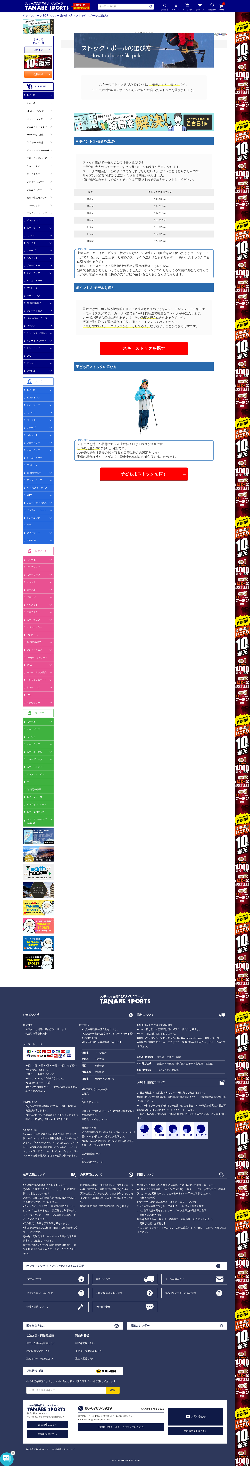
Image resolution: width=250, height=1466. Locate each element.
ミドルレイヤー (34, 280)
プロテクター (33, 265)
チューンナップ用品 (37, 333)
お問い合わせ (198, 1416)
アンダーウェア (34, 310)
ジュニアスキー (34, 190)
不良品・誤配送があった (88, 1350)
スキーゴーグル (34, 752)
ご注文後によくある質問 (109, 1292)
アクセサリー (33, 533)
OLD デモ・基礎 (35, 142)
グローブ (31, 250)
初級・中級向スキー (37, 197)
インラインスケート (37, 340)
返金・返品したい (85, 1358)
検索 (151, 7)
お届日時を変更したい (38, 1350)
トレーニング (33, 348)
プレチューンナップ (37, 213)
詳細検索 (164, 10)
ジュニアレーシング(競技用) (37, 821)
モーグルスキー (34, 174)
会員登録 (38, 74)
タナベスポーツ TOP (35, 15)
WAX (29, 495)
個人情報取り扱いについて (63, 1449)
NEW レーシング (35, 111)
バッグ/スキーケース (37, 318)
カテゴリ (175, 10)
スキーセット (33, 205)
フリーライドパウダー (38, 158)
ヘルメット (32, 258)
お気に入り (200, 10)
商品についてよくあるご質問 (180, 1292)
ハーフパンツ (33, 295)
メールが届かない (174, 1279)
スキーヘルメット (35, 767)
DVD (29, 356)
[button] (215, 34)
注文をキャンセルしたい (39, 1358)
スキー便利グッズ (35, 812)
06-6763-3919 (98, 1408)
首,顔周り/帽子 (34, 303)
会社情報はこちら (47, 1424)
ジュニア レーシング (37, 127)
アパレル (31, 371)
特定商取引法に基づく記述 (37, 1449)
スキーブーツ (33, 228)
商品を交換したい (85, 1343)
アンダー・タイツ (35, 774)
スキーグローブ (34, 759)
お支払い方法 (34, 1279)
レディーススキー (35, 182)
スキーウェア (33, 273)
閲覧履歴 (212, 10)
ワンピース (32, 288)
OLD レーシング (35, 119)
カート (222, 7)
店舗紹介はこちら (47, 1433)
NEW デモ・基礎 (35, 134)
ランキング (187, 10)
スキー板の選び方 (62, 15)
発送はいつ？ (103, 1279)
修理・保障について (37, 1306)
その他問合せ (103, 1306)
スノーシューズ (34, 797)
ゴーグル (31, 243)
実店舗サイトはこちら (195, 1431)
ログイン (38, 49)
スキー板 (31, 95)
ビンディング (33, 220)
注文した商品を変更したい (40, 1343)
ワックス (31, 325)
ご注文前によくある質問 (40, 1292)
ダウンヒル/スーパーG (38, 150)
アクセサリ (32, 363)
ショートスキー (34, 166)
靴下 (29, 782)
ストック (31, 235)
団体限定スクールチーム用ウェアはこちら (121, 1427)
